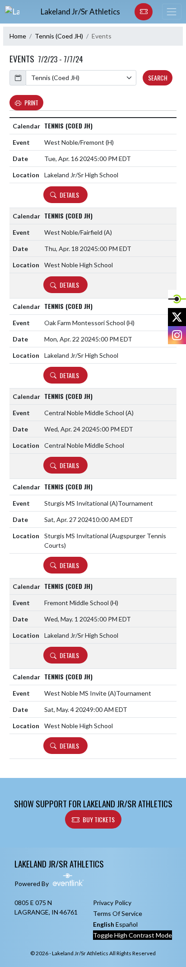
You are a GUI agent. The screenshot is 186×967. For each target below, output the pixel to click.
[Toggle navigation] (171, 11)
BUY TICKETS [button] (99, 819)
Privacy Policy (112, 902)
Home (17, 36)
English (103, 924)
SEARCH (157, 77)
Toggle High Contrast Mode (132, 935)
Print (31, 102)
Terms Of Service (117, 913)
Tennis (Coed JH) (59, 36)
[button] (144, 11)
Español (127, 924)
